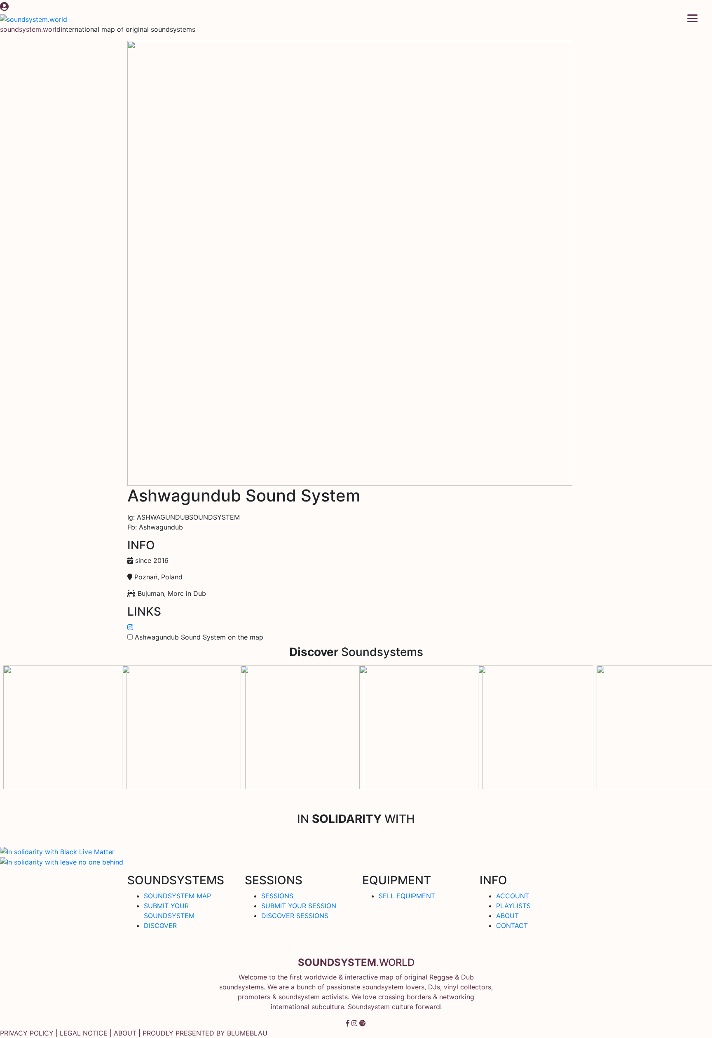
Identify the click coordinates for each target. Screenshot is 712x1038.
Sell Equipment (407, 896)
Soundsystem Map (177, 896)
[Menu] (692, 17)
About (507, 915)
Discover (160, 925)
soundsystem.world (30, 29)
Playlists (513, 906)
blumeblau (247, 1033)
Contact (512, 925)
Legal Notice (84, 1033)
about (125, 1033)
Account (512, 896)
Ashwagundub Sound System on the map (199, 637)
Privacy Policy (27, 1033)
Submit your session (298, 906)
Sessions (277, 896)
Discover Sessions (294, 915)
